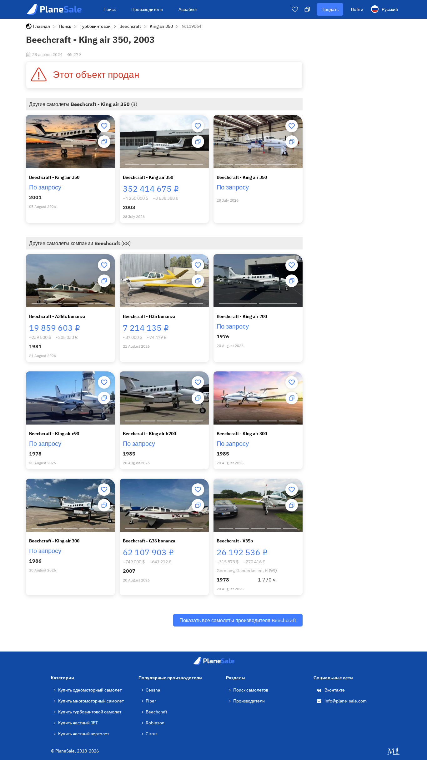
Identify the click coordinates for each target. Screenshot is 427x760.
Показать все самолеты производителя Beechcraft (237, 620)
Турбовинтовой (95, 26)
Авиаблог (187, 9)
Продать (330, 9)
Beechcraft (130, 26)
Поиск (109, 9)
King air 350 (161, 26)
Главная (41, 26)
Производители (147, 9)
